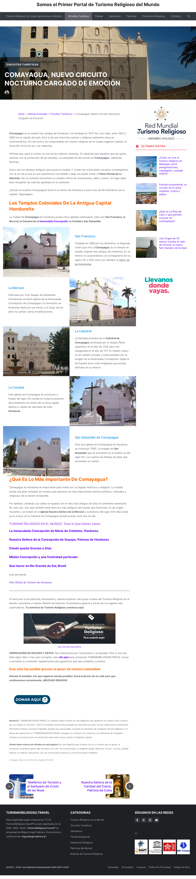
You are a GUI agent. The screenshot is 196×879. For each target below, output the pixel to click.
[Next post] (129, 786)
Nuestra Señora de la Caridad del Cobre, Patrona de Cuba (96, 786)
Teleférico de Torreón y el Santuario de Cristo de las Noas (44, 786)
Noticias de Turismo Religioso (86, 853)
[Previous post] (9, 786)
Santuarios (115, 16)
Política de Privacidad (160, 867)
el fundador (128, 867)
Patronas (131, 16)
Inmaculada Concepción (54, 221)
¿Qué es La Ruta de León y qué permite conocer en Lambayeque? (170, 216)
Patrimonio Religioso (154, 16)
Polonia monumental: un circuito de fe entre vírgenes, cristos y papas (173, 189)
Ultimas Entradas (37, 113)
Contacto (176, 16)
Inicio (21, 113)
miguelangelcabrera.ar (33, 836)
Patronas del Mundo (81, 848)
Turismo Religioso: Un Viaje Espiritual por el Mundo (34, 16)
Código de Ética (182, 867)
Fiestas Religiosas (80, 836)
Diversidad (113, 867)
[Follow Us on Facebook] (137, 820)
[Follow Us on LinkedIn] (156, 820)
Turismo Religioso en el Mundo (87, 819)
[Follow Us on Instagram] (150, 820)
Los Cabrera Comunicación (36, 867)
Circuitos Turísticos (78, 16)
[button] (189, 16)
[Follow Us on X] (143, 820)
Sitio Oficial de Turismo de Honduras (30, 582)
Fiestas (99, 16)
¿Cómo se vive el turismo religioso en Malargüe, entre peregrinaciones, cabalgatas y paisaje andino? (171, 165)
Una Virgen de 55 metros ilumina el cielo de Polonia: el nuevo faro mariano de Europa (173, 243)
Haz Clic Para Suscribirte (69, 647)
